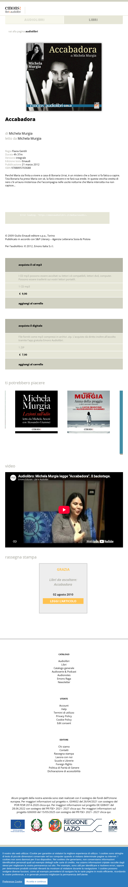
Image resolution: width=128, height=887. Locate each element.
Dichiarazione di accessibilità (64, 771)
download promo (116, 218)
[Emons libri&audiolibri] (15, 10)
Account (63, 705)
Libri (93, 19)
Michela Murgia (20, 133)
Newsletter (64, 682)
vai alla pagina (23, 31)
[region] (64, 867)
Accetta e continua (36, 881)
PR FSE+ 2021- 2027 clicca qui (63, 808)
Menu (120, 9)
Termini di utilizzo (64, 712)
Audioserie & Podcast (64, 671)
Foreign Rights (64, 764)
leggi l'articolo (63, 601)
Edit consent (64, 723)
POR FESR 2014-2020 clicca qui (32, 805)
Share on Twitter (8, 193)
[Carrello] (113, 9)
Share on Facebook (15, 193)
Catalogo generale (64, 668)
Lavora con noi (64, 757)
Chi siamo (64, 746)
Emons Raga (64, 678)
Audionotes (64, 675)
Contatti (64, 750)
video (10, 466)
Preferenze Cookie (12, 881)
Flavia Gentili (19, 151)
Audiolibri (34, 19)
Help (64, 709)
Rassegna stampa (64, 753)
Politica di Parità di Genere (64, 767)
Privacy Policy (64, 716)
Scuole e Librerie (64, 760)
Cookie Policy (64, 719)
